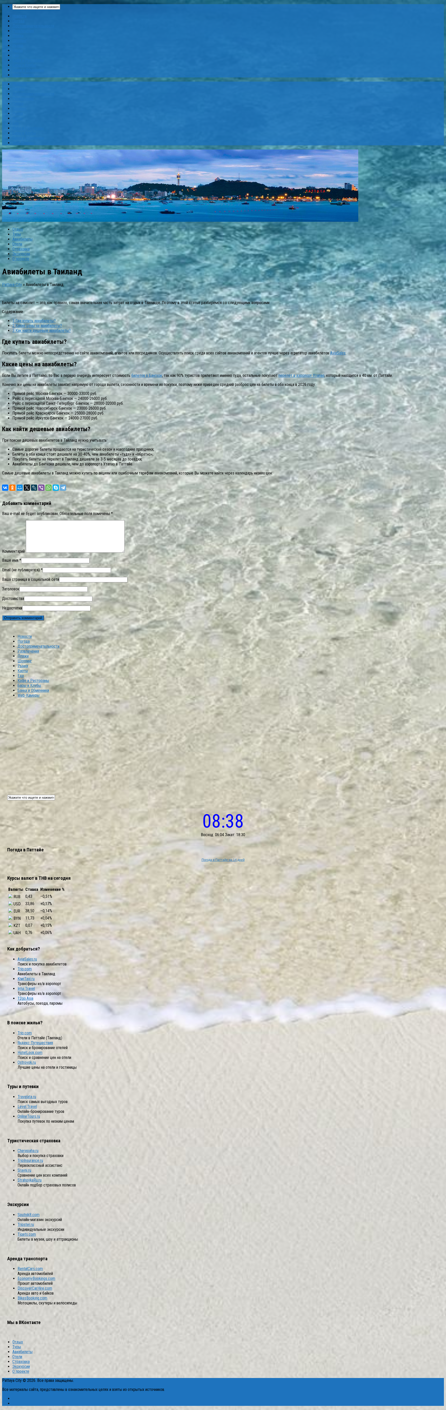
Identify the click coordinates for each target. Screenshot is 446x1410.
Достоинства (13, 598)
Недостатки (12, 608)
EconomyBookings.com (36, 1278)
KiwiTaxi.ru (26, 978)
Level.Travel (27, 1106)
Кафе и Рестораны (28, 60)
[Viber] (41, 488)
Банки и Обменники (28, 70)
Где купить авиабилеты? (34, 320)
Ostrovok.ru (27, 1062)
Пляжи (17, 35)
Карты (17, 50)
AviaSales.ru (27, 959)
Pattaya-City (12, 284)
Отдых (17, 229)
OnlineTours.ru (29, 1116)
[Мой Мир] (20, 488)
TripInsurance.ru (30, 1160)
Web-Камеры (23, 75)
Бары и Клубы (24, 65)
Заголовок (10, 589)
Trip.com (25, 969)
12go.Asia (25, 998)
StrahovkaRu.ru (30, 1180)
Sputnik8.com (28, 1214)
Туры (16, 234)
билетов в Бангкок (146, 375)
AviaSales (338, 353)
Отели (17, 244)
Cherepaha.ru (28, 1150)
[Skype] (56, 488)
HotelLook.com (30, 1052)
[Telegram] (63, 488)
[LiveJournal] (34, 488)
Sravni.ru (24, 1170)
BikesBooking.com (32, 1298)
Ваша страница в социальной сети (30, 579)
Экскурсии (21, 253)
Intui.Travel (26, 988)
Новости (19, 16)
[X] (27, 488)
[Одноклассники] (12, 488)
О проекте (20, 258)
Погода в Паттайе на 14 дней (223, 860)
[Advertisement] (223, 743)
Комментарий (13, 551)
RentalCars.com (30, 1268)
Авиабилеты (22, 239)
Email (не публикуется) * (22, 569)
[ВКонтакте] (5, 488)
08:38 (223, 821)
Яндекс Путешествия (35, 1042)
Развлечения (23, 30)
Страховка (21, 249)
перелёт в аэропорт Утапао (301, 375)
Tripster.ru (26, 1224)
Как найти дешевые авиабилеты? (41, 330)
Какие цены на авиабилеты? (37, 325)
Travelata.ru (27, 1096)
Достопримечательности (33, 25)
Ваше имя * (11, 560)
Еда (15, 55)
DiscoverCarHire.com (35, 1288)
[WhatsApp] (48, 488)
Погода (18, 21)
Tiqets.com (27, 1234)
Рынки (17, 45)
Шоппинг (19, 40)
